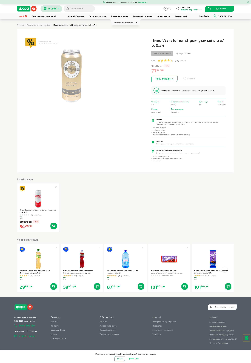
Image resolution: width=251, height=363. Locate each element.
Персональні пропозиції (44, 16)
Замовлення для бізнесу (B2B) (223, 339)
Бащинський (181, 16)
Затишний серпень (142, 16)
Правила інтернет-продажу (221, 330)
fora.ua (20, 25)
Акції (21, 16)
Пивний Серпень (119, 16)
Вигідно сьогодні (97, 16)
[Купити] (53, 226)
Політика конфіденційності (221, 334)
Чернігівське (163, 16)
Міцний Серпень (75, 16)
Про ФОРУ (204, 16)
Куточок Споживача (218, 343)
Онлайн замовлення (218, 326)
